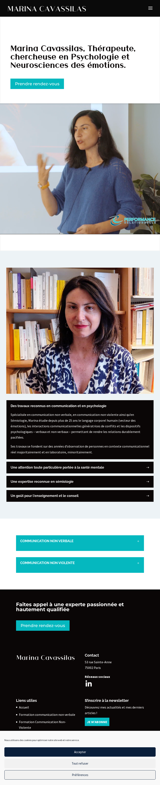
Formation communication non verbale (47, 714)
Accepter (80, 752)
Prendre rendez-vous (37, 83)
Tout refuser (80, 763)
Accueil (24, 707)
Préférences (80, 775)
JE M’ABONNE (97, 722)
